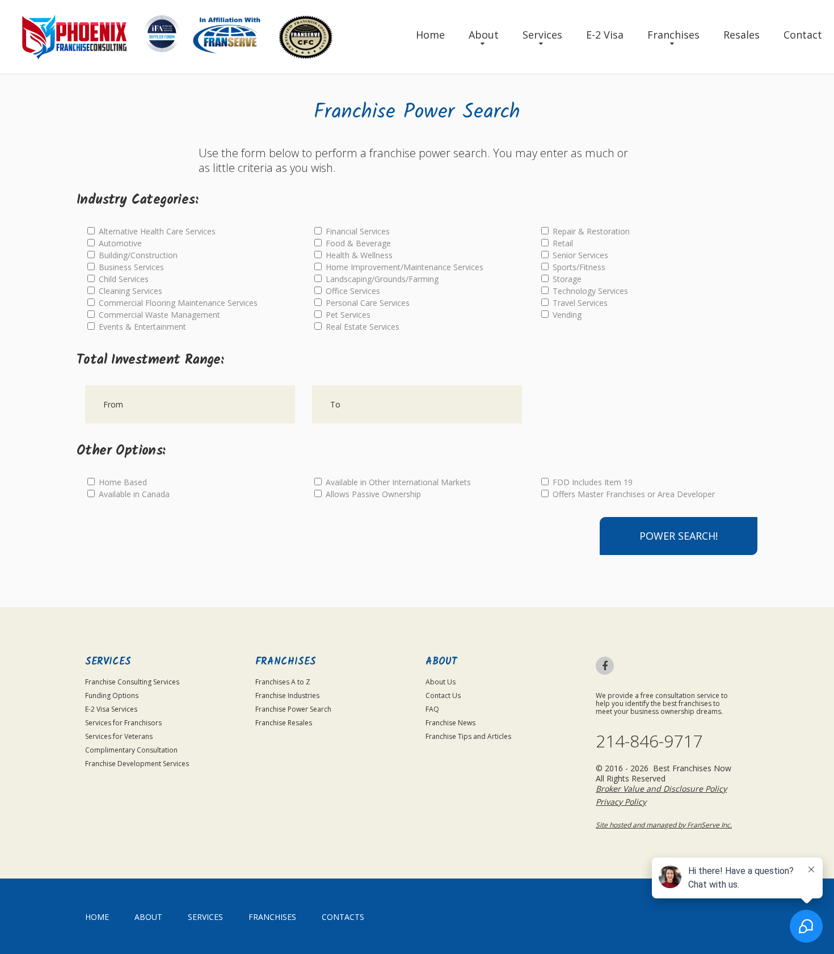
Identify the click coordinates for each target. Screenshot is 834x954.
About (484, 34)
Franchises (673, 34)
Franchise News (450, 723)
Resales (741, 34)
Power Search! (678, 536)
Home (430, 34)
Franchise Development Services (137, 763)
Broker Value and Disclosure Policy (661, 788)
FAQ (432, 709)
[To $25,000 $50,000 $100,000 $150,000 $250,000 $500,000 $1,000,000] (417, 404)
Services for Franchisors (123, 723)
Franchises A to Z (282, 682)
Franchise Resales (283, 723)
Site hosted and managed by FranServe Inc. (664, 825)
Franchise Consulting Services (132, 682)
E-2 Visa (605, 34)
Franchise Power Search (293, 709)
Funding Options (111, 695)
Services (542, 34)
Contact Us (443, 695)
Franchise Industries (287, 695)
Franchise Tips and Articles (468, 736)
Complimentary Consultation (131, 750)
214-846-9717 (649, 741)
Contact (803, 34)
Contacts (343, 916)
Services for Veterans (119, 736)
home (97, 916)
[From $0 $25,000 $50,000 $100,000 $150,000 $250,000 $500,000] (190, 404)
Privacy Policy (621, 801)
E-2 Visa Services (111, 709)
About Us (441, 682)
